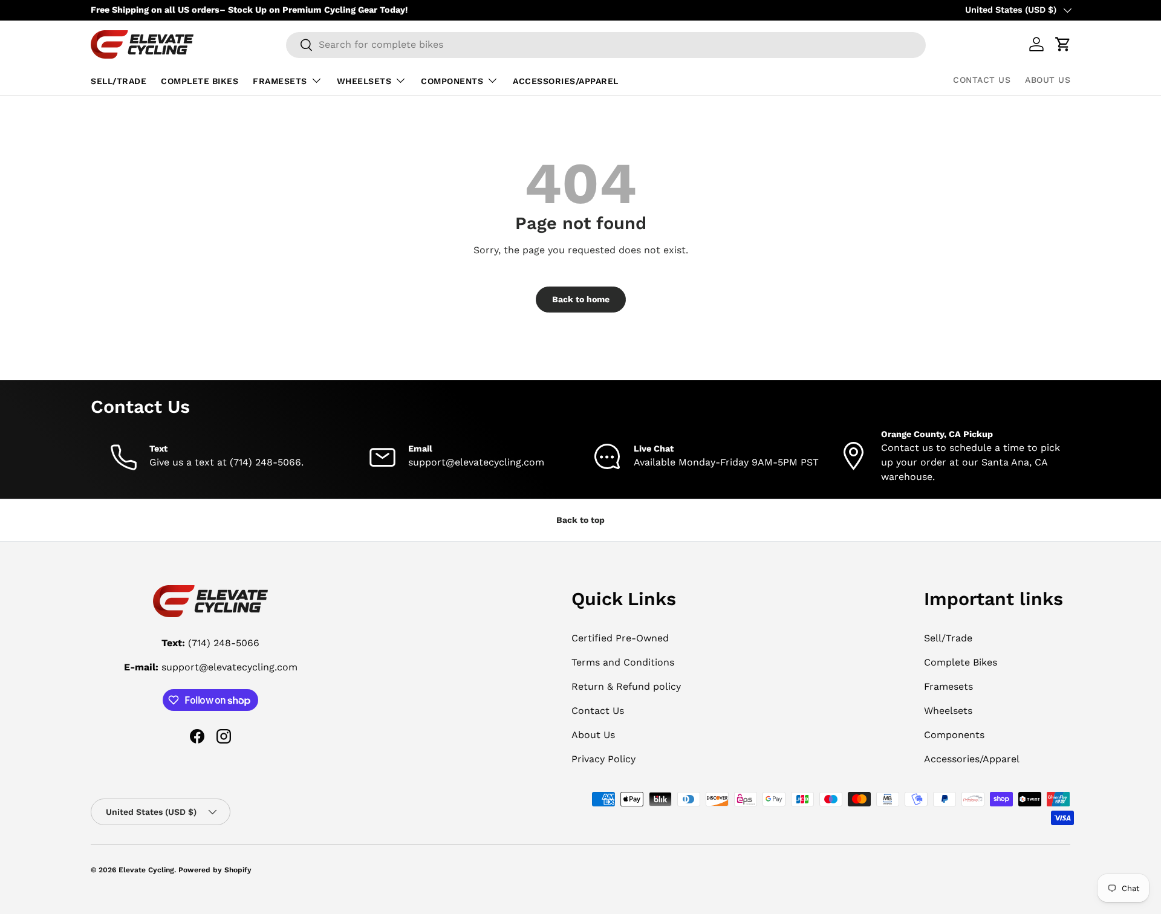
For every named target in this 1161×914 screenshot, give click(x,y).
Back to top (580, 520)
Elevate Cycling (146, 870)
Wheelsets (364, 81)
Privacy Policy (603, 759)
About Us (1047, 80)
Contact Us (981, 80)
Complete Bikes (199, 81)
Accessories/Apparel (566, 81)
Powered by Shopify (215, 870)
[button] (1063, 44)
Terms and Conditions (622, 662)
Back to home (581, 299)
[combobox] (606, 44)
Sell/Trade (118, 81)
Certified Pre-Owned (620, 638)
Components (452, 81)
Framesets (280, 81)
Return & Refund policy (626, 686)
